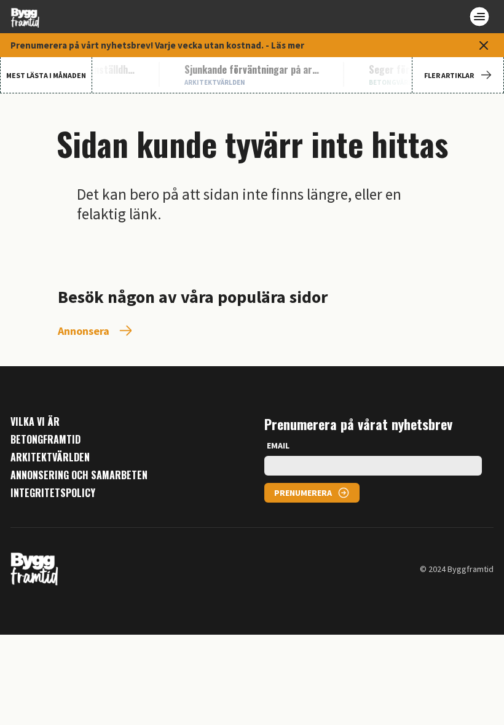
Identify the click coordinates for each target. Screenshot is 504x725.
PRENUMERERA (303, 492)
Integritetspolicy (52, 493)
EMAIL (278, 445)
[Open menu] (479, 16)
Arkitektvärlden (50, 457)
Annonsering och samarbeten (79, 475)
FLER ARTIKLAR (449, 75)
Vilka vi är (35, 421)
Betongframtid (45, 439)
